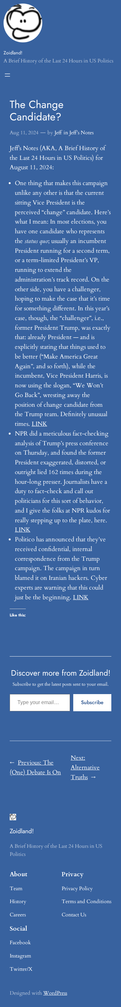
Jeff (58, 132)
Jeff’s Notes (81, 132)
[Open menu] (7, 75)
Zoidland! (13, 53)
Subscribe (92, 702)
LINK (39, 424)
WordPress (55, 993)
